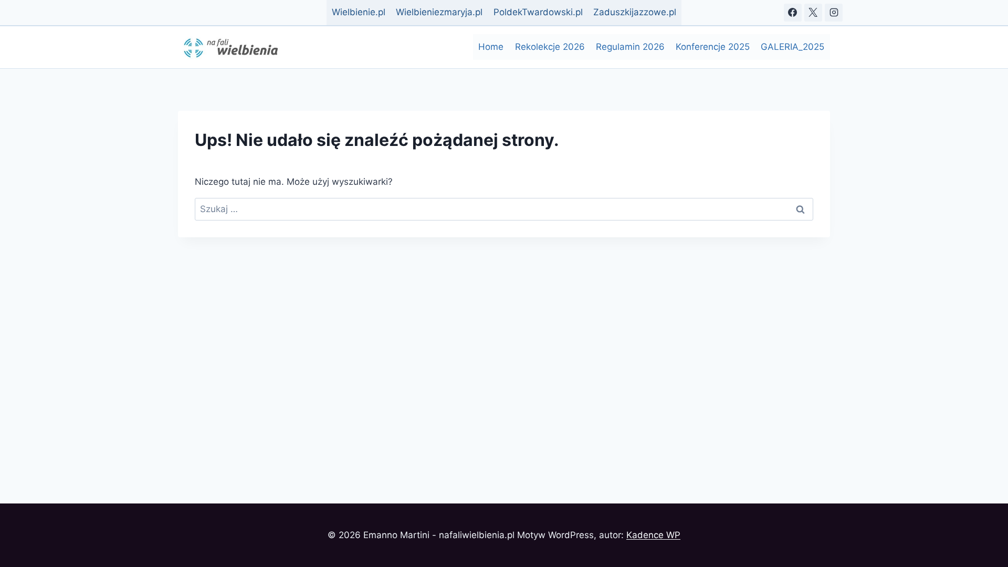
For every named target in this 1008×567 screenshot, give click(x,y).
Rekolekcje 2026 (550, 46)
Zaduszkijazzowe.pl (634, 12)
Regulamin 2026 (630, 46)
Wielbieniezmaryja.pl (439, 12)
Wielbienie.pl (358, 12)
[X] (813, 13)
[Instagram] (834, 13)
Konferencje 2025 (713, 46)
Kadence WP (653, 535)
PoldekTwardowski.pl (538, 12)
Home (490, 46)
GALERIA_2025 (792, 46)
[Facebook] (793, 13)
